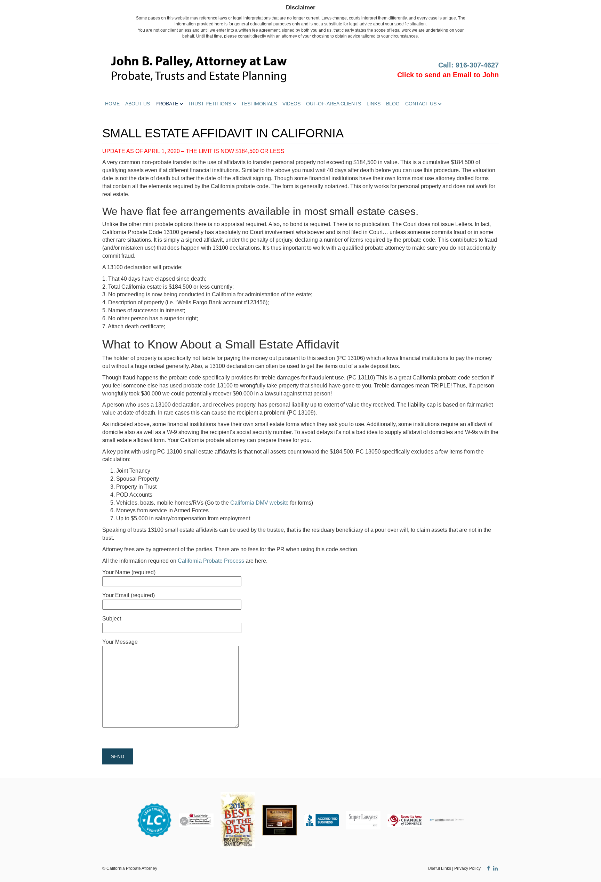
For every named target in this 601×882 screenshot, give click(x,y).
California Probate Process (211, 561)
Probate (166, 103)
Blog (393, 103)
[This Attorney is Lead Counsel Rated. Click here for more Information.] (154, 820)
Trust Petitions (209, 103)
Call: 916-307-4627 (468, 65)
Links (373, 103)
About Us (137, 103)
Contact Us (420, 103)
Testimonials (259, 103)
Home (112, 103)
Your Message (120, 642)
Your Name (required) (128, 572)
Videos (291, 103)
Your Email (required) (128, 595)
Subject (111, 619)
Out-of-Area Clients (333, 103)
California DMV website (259, 503)
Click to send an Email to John (448, 75)
